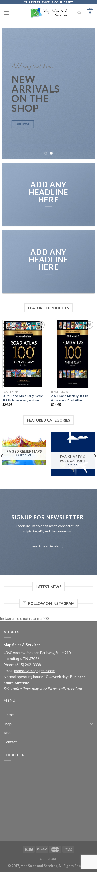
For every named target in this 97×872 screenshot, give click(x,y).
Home (9, 714)
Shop (8, 723)
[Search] (79, 12)
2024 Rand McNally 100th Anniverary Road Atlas (69, 398)
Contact (10, 742)
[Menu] (6, 13)
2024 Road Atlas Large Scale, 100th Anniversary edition (23, 398)
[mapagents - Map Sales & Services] (49, 13)
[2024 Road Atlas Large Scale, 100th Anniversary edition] (24, 354)
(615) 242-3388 (28, 664)
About (9, 732)
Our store (48, 858)
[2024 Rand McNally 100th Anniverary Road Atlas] (73, 354)
